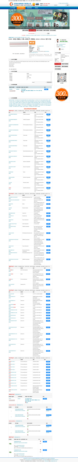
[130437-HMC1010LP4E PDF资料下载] (27, 435)
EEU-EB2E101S (11, 250)
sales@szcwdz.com (34, 52)
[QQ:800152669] (62, 50)
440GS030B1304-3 (12, 296)
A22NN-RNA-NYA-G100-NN (13, 259)
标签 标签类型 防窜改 (30, 100)
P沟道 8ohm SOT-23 (49, 35)
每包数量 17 (20, 105)
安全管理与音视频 (17, 37)
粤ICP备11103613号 (54, 459)
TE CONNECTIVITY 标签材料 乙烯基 (27, 102)
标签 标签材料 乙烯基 (36, 102)
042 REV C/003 (12, 372)
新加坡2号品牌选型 (65, 63)
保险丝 (35, 35)
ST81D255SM (12, 304)
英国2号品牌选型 (58, 66)
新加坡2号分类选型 (32, 30)
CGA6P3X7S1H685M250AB (13, 124)
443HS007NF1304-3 (12, 315)
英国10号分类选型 (39, 30)
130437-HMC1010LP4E (20, 453)
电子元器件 (44, 459)
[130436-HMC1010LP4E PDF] (40, 441)
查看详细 (47, 410)
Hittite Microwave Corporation (20, 410)
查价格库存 (49, 409)
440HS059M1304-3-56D (13, 312)
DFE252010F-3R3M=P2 (13, 151)
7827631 (10, 89)
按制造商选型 (29, 7)
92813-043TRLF (11, 284)
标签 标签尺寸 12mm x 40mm (35, 101)
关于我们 (59, 3)
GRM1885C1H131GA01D (13, 197)
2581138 (54, 35)
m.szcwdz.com (62, 46)
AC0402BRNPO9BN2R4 (13, 114)
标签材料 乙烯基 (18, 102)
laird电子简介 (25, 458)
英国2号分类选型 (46, 30)
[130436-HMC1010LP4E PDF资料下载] (27, 413)
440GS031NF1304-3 (12, 344)
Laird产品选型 (12, 7)
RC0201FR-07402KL (12, 226)
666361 (19, 398)
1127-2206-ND (21, 446)
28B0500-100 (28, 35)
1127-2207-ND (21, 455)
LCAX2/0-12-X (11, 215)
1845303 (17, 89)
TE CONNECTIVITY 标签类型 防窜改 (21, 100)
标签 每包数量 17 (36, 105)
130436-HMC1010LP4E (20, 445)
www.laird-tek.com (29, 459)
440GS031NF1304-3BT (13, 320)
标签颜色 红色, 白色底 (16, 103)
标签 (26, 37)
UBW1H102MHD (11, 177)
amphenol (38, 35)
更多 (9, 115)
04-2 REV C (12, 361)
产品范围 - (10, 106)
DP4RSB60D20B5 (12, 213)
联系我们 (66, 3)
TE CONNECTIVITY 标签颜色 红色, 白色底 (27, 103)
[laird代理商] (11, 6)
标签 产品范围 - (25, 106)
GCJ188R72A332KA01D (13, 252)
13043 (29, 37)
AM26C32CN (11, 219)
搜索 (46, 89)
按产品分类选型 (21, 7)
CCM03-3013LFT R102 (13, 223)
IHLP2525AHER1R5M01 (13, 135)
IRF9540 (32, 35)
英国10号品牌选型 (65, 66)
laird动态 (33, 458)
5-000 (11, 279)
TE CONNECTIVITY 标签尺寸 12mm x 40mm (22, 101)
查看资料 (48, 115)
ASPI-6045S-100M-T (12, 161)
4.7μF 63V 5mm (43, 35)
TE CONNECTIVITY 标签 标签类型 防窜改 (41, 100)
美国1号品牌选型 (58, 63)
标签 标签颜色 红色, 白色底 (38, 103)
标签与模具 (22, 37)
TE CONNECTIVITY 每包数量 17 (27, 105)
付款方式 (63, 3)
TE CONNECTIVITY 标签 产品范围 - (34, 106)
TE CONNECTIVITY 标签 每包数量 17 (45, 105)
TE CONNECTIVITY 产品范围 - (18, 106)
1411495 (10, 182)
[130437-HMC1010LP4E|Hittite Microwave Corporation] (11, 435)
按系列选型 (37, 458)
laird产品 (29, 458)
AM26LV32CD (11, 246)
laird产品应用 (47, 458)
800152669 (47, 51)
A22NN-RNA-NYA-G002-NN (13, 239)
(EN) (39, 50)
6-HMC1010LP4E (13, 389)
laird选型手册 (52, 458)
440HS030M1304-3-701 (13, 333)
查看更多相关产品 (18, 394)
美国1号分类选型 (25, 30)
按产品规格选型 (42, 458)
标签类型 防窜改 (11, 100)
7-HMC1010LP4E (13, 385)
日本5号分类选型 (53, 30)
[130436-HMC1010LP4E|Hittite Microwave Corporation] (11, 413)
